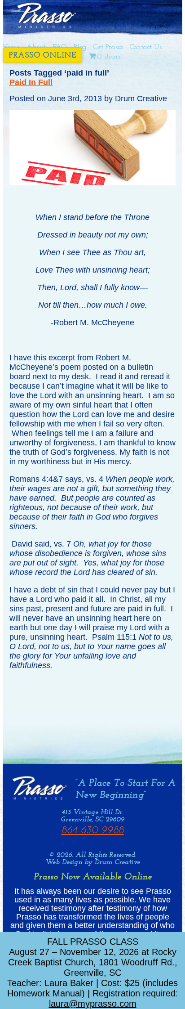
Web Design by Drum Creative (92, 862)
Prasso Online (42, 56)
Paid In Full (31, 82)
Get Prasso (108, 47)
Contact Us (146, 47)
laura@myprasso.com (93, 1004)
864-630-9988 (93, 830)
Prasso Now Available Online (93, 877)
